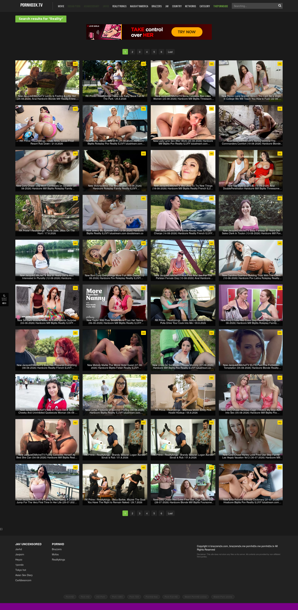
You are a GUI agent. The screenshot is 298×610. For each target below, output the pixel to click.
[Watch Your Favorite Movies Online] (31, 5)
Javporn (19, 554)
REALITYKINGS (119, 6)
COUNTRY (177, 6)
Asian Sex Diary (24, 575)
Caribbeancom (23, 580)
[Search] (280, 6)
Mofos (55, 554)
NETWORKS (190, 6)
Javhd (18, 549)
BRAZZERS (157, 6)
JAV (167, 6)
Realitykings (58, 559)
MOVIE (61, 6)
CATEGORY (205, 6)
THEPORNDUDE (220, 6)
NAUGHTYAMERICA (139, 6)
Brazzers (57, 549)
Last (170, 51)
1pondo (19, 564)
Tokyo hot (20, 570)
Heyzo (18, 559)
